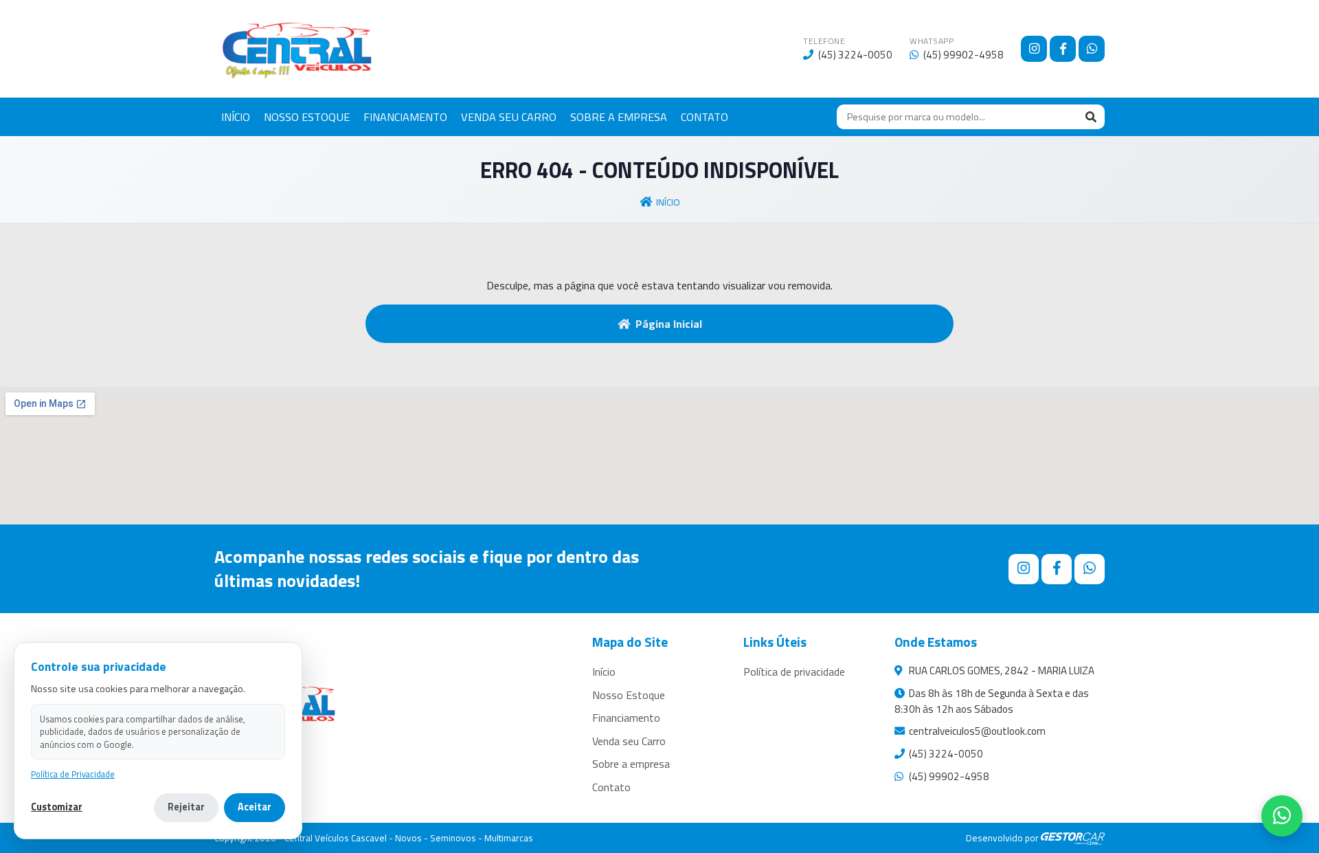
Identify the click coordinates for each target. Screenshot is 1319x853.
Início (668, 202)
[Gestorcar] (1073, 838)
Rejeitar (186, 807)
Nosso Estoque (628, 695)
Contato (611, 787)
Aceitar (254, 807)
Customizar (56, 807)
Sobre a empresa (631, 763)
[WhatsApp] (1092, 49)
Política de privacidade (794, 671)
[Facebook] (1063, 49)
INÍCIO (235, 117)
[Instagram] (1034, 49)
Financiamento (626, 717)
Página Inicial (668, 323)
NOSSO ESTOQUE (307, 117)
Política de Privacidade (73, 774)
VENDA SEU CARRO (508, 117)
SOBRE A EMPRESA (618, 117)
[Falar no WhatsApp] (1282, 816)
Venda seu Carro (629, 741)
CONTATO (704, 117)
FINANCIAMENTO (405, 117)
